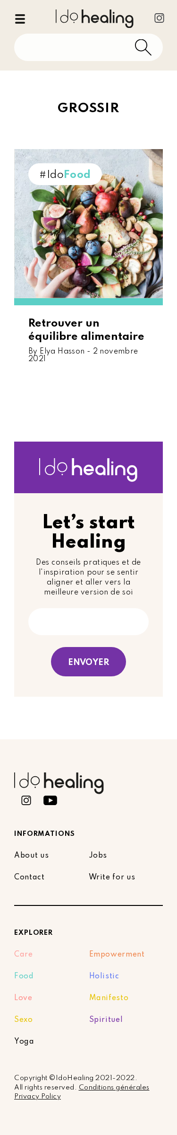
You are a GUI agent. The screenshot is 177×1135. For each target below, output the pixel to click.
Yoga (24, 1042)
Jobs (98, 856)
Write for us (112, 877)
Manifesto (109, 998)
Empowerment (117, 954)
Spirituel (106, 1020)
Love (23, 998)
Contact (29, 877)
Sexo (23, 1020)
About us (31, 856)
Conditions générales (114, 1087)
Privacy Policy (37, 1096)
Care (23, 954)
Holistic (104, 976)
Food (24, 976)
